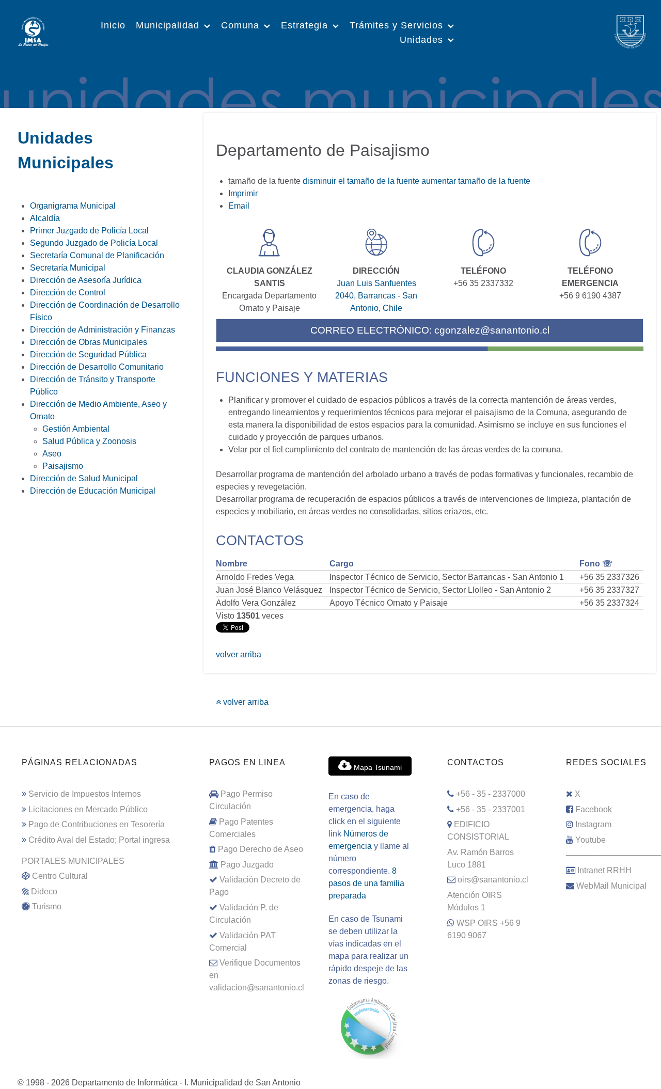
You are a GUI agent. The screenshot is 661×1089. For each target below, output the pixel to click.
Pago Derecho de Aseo (260, 849)
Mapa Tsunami (377, 767)
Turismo (46, 906)
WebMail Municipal (611, 885)
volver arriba (238, 654)
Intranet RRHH (604, 870)
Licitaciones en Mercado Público (88, 809)
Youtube (590, 839)
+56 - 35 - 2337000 (490, 794)
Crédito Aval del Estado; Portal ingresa (99, 839)
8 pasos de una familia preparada (366, 883)
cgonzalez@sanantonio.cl (491, 330)
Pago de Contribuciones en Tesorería (96, 824)
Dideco (44, 891)
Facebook (593, 809)
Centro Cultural (60, 876)
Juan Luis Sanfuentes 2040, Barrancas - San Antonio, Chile (376, 295)
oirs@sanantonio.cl (493, 879)
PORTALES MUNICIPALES (73, 861)
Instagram (593, 824)
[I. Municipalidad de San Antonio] (33, 30)
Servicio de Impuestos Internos (84, 794)
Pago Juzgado (247, 864)
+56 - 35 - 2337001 (490, 809)
